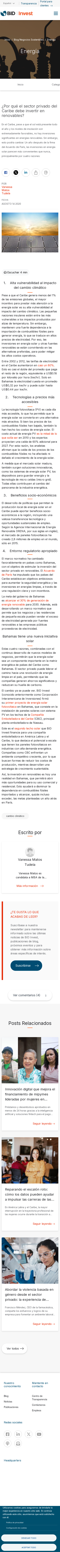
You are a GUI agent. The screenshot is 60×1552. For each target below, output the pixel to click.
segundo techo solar (27, 728)
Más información (27, 886)
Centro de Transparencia (39, 1397)
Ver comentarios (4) (26, 995)
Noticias (8, 1401)
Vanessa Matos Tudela (7, 190)
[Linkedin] (18, 1434)
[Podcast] (7, 1443)
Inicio (7, 39)
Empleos (36, 1410)
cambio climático (15, 816)
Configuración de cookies (16, 1527)
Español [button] (7, 3)
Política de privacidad (14, 1522)
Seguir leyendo (42, 1123)
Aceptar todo (29, 1547)
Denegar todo (28, 1538)
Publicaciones (11, 1407)
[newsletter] (18, 1443)
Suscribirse (23, 965)
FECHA (5, 200)
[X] (28, 1434)
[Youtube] (39, 1434)
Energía (51, 39)
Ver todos (13, 1348)
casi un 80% (46, 365)
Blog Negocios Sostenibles (29, 39)
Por (4, 183)
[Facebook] (7, 1434)
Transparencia (29, 3)
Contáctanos (38, 1404)
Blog (6, 1396)
